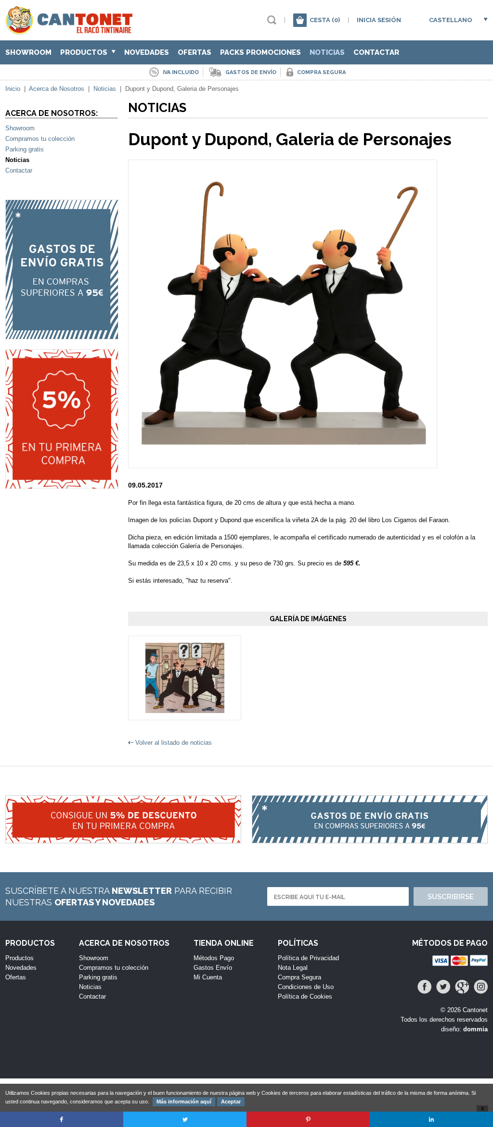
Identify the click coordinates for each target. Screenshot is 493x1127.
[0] (300, 20)
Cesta (325, 20)
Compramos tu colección (40, 138)
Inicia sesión (379, 20)
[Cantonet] (71, 30)
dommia (475, 1029)
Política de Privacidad (308, 958)
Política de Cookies (305, 996)
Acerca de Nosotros (56, 88)
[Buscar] (271, 20)
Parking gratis (24, 149)
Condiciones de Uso (306, 986)
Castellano (450, 20)
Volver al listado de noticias (173, 742)
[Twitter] (443, 987)
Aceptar (231, 1101)
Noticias (327, 52)
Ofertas (194, 52)
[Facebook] (424, 987)
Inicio (12, 88)
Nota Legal (293, 967)
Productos (84, 52)
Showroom (28, 52)
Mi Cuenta (208, 977)
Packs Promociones (260, 52)
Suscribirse (451, 896)
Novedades (146, 52)
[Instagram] (481, 987)
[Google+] (462, 987)
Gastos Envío (213, 967)
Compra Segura (299, 977)
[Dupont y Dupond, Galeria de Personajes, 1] (184, 708)
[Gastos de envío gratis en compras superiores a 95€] (61, 269)
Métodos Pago (214, 958)
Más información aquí (183, 1101)
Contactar (376, 52)
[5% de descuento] (61, 419)
